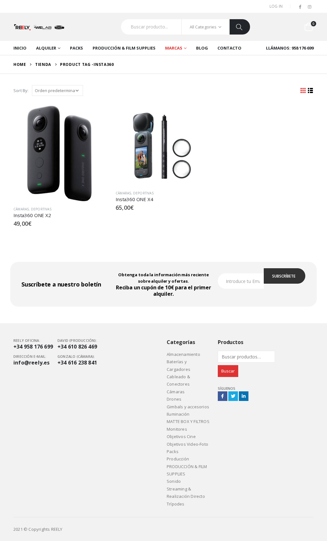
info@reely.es (31, 362)
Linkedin (243, 396)
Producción (178, 459)
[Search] (240, 27)
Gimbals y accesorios (188, 407)
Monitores (177, 429)
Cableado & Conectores (178, 380)
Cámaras (21, 209)
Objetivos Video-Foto (187, 444)
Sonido (174, 481)
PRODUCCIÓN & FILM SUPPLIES (124, 48)
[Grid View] (303, 91)
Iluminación (178, 414)
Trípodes (176, 504)
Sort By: (21, 90)
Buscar (228, 371)
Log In (276, 6)
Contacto (229, 48)
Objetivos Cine (181, 436)
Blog (202, 48)
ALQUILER (46, 48)
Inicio (20, 48)
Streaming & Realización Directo (186, 492)
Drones (174, 399)
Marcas (173, 48)
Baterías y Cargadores (178, 365)
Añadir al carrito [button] (98, 116)
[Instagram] (309, 7)
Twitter (233, 396)
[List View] (311, 91)
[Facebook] (300, 7)
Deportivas (41, 209)
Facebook (222, 396)
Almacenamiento (183, 354)
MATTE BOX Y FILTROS (188, 421)
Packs (76, 48)
